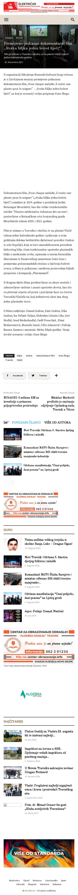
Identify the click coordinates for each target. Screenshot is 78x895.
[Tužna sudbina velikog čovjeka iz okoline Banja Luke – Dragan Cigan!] (13, 544)
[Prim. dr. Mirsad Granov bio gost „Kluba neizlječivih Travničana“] (13, 808)
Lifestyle (21, 884)
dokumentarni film (45, 355)
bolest (29, 355)
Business (9, 456)
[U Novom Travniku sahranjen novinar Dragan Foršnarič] (13, 772)
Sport (63, 880)
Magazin (32, 884)
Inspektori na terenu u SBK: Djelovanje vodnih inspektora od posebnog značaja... (45, 753)
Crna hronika (51, 880)
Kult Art (19, 38)
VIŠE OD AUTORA (57, 422)
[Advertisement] (39, 139)
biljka (19, 355)
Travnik (9, 360)
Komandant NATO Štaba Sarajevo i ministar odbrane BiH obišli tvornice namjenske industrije (46, 452)
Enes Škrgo (64, 355)
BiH (6, 474)
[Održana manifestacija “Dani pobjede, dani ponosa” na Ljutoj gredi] (13, 469)
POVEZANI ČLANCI (26, 422)
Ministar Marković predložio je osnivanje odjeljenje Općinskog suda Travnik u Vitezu (57, 403)
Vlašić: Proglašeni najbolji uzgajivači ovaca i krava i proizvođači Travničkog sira (49, 789)
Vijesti (26, 880)
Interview (44, 884)
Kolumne (57, 884)
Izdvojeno (9, 38)
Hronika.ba (30, 890)
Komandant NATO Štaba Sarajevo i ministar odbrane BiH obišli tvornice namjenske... (48, 578)
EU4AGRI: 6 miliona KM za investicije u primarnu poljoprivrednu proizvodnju (21, 401)
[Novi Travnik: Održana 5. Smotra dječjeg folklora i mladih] (13, 434)
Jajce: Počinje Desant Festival (44, 611)
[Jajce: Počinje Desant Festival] (13, 616)
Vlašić (19, 360)
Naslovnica (14, 880)
